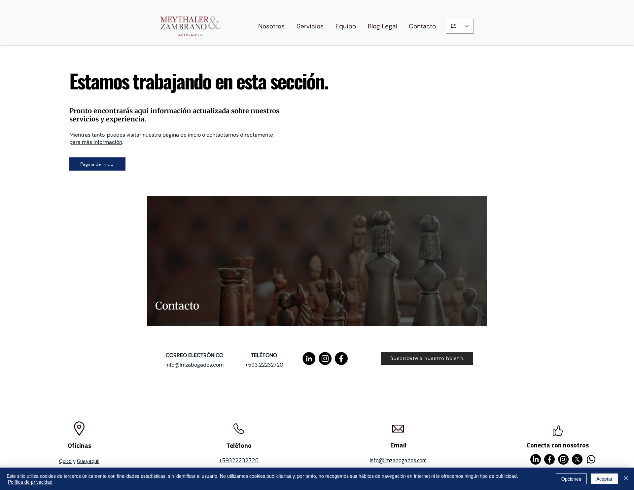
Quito (65, 461)
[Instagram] (325, 358)
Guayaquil (88, 461)
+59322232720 (239, 460)
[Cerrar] (626, 479)
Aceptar (604, 478)
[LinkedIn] (308, 358)
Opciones (571, 478)
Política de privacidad (30, 481)
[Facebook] (341, 358)
